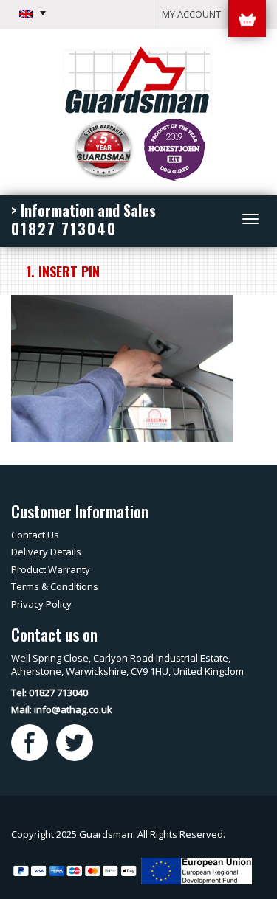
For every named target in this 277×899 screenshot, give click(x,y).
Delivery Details (46, 551)
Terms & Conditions (54, 586)
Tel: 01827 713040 (49, 692)
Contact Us (35, 534)
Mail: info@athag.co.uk (61, 709)
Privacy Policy (41, 604)
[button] (32, 13)
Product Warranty (50, 569)
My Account (191, 14)
